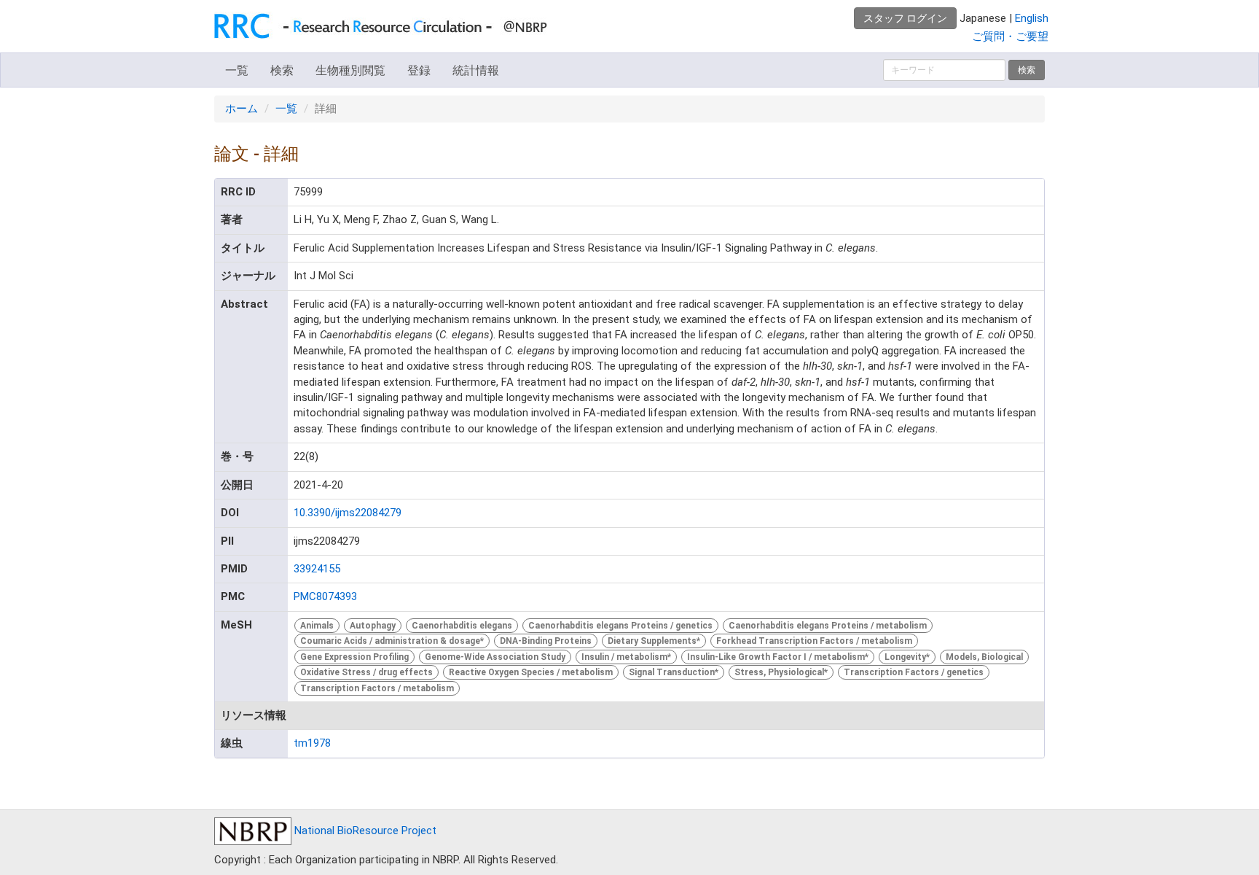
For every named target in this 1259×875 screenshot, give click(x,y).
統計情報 (475, 70)
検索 (282, 70)
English (1031, 18)
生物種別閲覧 (350, 70)
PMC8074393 (325, 596)
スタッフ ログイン (905, 18)
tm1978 (312, 743)
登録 (419, 70)
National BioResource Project (363, 830)
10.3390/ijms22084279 (347, 512)
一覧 (236, 70)
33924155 (317, 568)
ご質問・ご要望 (1010, 36)
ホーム (241, 108)
